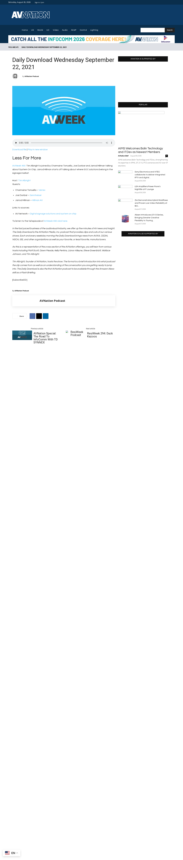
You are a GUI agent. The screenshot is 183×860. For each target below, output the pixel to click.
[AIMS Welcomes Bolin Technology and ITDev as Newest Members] (143, 128)
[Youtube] (173, 2)
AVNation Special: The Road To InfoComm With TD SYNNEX (45, 338)
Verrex (42, 190)
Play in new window (38, 149)
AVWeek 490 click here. (56, 221)
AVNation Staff (123, 156)
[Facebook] (159, 2)
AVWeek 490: (19, 166)
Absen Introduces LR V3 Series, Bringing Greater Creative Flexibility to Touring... (149, 218)
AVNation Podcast (32, 76)
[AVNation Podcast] (26, 300)
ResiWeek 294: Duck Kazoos (100, 335)
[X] (169, 2)
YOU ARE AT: (13, 47)
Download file (19, 149)
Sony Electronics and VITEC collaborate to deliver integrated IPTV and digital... (150, 175)
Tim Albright (24, 180)
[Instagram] (162, 2)
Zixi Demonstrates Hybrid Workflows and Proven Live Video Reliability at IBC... (151, 203)
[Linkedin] (166, 2)
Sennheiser (36, 195)
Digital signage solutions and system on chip (53, 214)
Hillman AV (37, 200)
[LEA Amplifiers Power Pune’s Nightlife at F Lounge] (125, 190)
